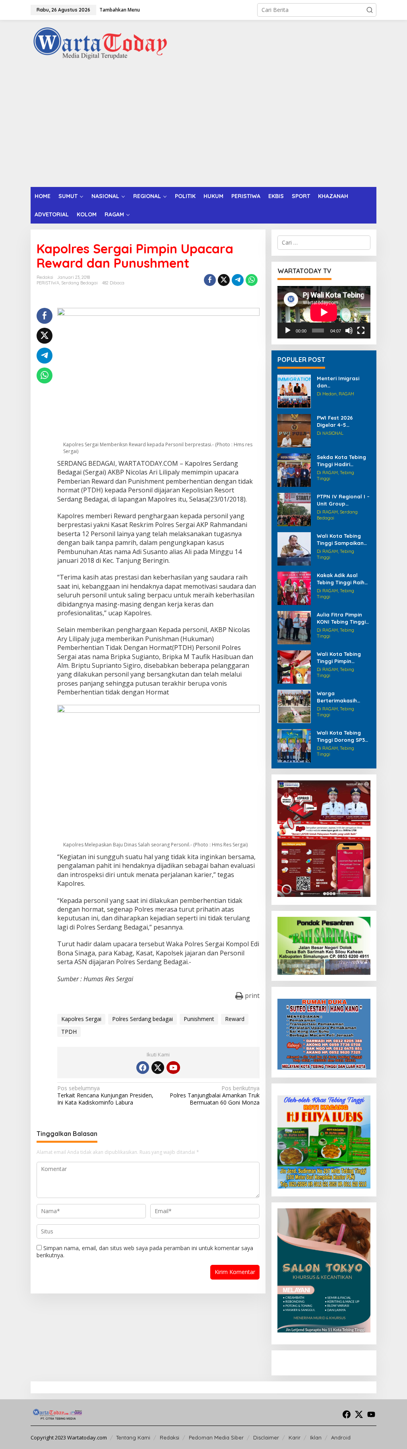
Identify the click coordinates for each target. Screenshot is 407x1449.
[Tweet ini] (224, 280)
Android (341, 1437)
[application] (323, 312)
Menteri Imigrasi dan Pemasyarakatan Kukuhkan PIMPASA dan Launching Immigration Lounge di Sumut (343, 382)
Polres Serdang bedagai (142, 1019)
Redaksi (169, 1437)
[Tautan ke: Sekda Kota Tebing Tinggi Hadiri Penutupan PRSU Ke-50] (294, 469)
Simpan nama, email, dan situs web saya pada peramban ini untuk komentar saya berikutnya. (145, 1251)
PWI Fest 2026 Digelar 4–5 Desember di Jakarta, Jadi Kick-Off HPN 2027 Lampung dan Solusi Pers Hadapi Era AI (343, 421)
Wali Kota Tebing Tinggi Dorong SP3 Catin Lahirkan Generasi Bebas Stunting (341, 736)
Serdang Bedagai (79, 283)
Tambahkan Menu (119, 9)
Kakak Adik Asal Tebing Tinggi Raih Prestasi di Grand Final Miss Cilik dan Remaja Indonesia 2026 (341, 579)
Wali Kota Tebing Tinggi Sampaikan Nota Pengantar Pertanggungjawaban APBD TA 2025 (342, 540)
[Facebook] (142, 1067)
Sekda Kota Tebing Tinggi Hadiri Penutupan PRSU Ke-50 (341, 461)
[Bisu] (349, 331)
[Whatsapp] (252, 280)
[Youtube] (173, 1067)
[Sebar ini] (210, 280)
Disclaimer (266, 1437)
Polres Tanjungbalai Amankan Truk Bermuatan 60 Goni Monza (214, 1095)
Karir (294, 1437)
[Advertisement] (203, 127)
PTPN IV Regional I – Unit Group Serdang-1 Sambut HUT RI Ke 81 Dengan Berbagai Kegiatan (343, 500)
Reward (234, 1019)
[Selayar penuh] (361, 331)
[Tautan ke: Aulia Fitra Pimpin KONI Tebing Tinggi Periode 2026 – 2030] (294, 627)
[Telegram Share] (238, 280)
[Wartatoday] (100, 43)
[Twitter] (157, 1067)
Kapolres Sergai (81, 1019)
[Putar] (288, 331)
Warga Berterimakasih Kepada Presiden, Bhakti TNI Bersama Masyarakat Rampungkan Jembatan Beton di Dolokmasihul (343, 697)
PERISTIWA (48, 283)
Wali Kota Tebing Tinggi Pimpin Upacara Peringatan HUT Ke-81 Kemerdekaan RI (343, 658)
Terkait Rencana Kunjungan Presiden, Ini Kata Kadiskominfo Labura (105, 1095)
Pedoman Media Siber (216, 1437)
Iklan (316, 1437)
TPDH (69, 1031)
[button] (369, 10)
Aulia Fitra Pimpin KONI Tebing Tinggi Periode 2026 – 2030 (343, 618)
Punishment (199, 1019)
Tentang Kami (133, 1437)
